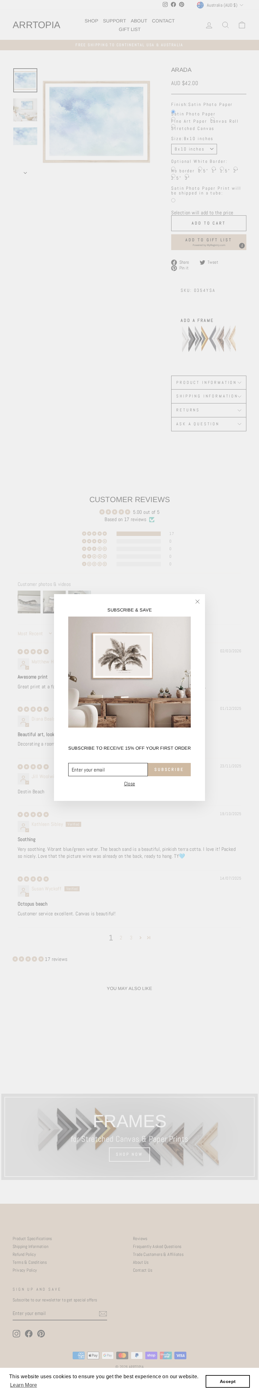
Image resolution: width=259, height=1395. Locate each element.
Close (129, 784)
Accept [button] (228, 1381)
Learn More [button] (23, 1385)
